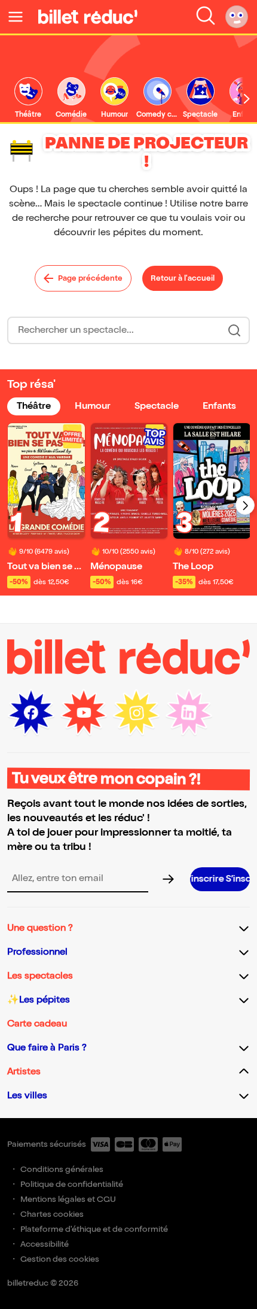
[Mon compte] (237, 17)
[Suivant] (245, 505)
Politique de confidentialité (71, 1184)
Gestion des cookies (59, 1259)
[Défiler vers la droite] (247, 98)
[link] (28, 98)
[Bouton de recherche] (234, 330)
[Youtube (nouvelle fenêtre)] (84, 713)
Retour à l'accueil (183, 278)
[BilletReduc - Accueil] (87, 17)
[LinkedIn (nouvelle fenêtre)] (189, 713)
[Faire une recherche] (205, 17)
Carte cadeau (37, 1023)
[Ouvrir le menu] (20, 17)
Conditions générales (61, 1169)
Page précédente (90, 278)
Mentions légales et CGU (68, 1199)
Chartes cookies (52, 1214)
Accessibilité (44, 1244)
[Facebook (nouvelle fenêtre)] (31, 713)
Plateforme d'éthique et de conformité (94, 1229)
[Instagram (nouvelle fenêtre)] (136, 713)
